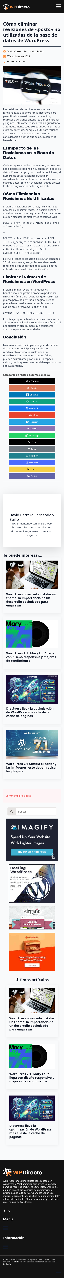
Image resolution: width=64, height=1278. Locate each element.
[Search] (12, 812)
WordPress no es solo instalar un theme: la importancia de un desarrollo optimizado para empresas (31, 599)
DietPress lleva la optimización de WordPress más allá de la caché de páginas (30, 712)
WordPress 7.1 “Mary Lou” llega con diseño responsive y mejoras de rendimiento (31, 657)
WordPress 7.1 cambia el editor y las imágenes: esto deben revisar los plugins (31, 767)
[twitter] (8, 1211)
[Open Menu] (58, 6)
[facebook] (4, 1211)
